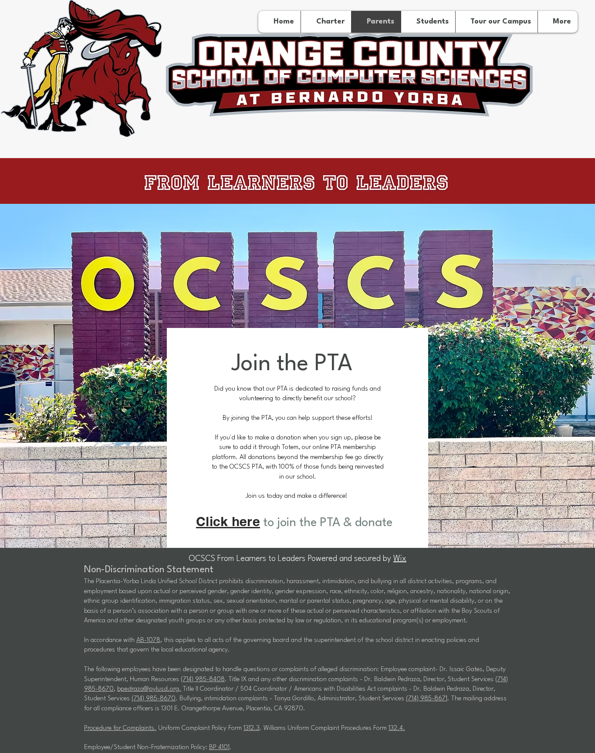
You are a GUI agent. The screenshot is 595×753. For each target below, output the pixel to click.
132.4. (397, 728)
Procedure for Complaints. (120, 728)
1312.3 (251, 728)
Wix (399, 559)
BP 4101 (219, 747)
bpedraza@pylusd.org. (149, 689)
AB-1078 (148, 640)
